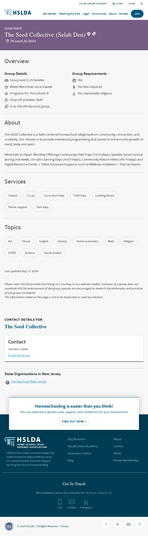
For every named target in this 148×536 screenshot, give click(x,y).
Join (137, 13)
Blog (70, 460)
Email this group (19, 355)
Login (131, 3)
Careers (118, 446)
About (112, 13)
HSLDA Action (76, 439)
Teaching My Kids (69, 13)
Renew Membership (126, 460)
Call (60, 507)
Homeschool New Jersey (29, 382)
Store (119, 3)
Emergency (86, 507)
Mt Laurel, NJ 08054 (23, 41)
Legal (86, 13)
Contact (71, 507)
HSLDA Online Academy (93, 3)
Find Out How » (74, 421)
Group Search (13, 28)
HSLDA (30, 526)
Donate (123, 13)
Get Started (49, 13)
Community (99, 13)
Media (117, 453)
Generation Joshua (79, 453)
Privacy (64, 526)
